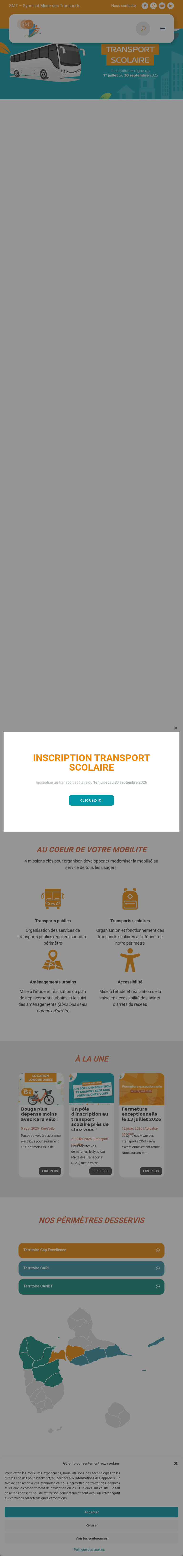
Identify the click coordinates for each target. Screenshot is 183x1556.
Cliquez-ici (91, 800)
